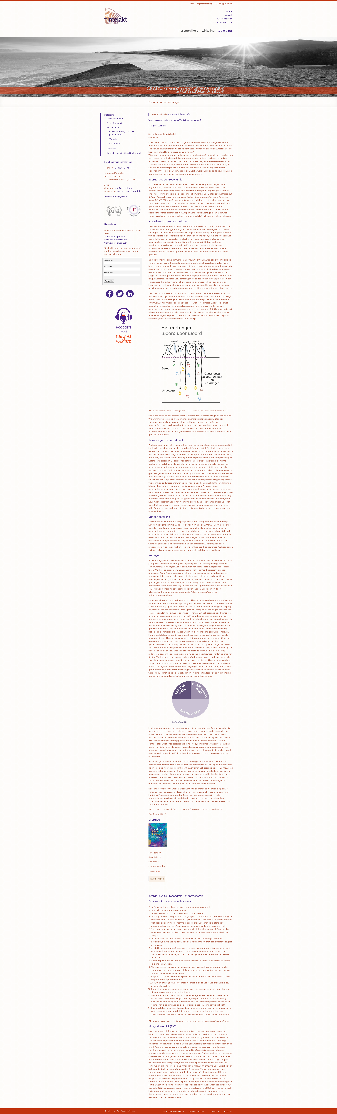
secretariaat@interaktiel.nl (130, 191)
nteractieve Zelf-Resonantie (181, 120)
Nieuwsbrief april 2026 (114, 237)
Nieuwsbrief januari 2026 (116, 243)
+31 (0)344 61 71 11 (123, 168)
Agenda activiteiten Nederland (124, 153)
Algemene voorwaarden (173, 1111)
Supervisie (115, 143)
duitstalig (228, 4)
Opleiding (225, 30)
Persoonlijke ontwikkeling (196, 30)
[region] (168, 67)
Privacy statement (197, 1111)
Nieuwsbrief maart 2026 (115, 240)
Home (229, 11)
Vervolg (113, 139)
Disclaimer (214, 1111)
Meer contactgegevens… (116, 196)
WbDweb (131, 1111)
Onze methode (115, 119)
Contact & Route (223, 22)
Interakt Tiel (115, 1111)
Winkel (228, 15)
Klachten (228, 1111)
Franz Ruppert (114, 123)
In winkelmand (157, 879)
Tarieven (111, 149)
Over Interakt (224, 19)
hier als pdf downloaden (179, 114)
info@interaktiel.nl (123, 188)
